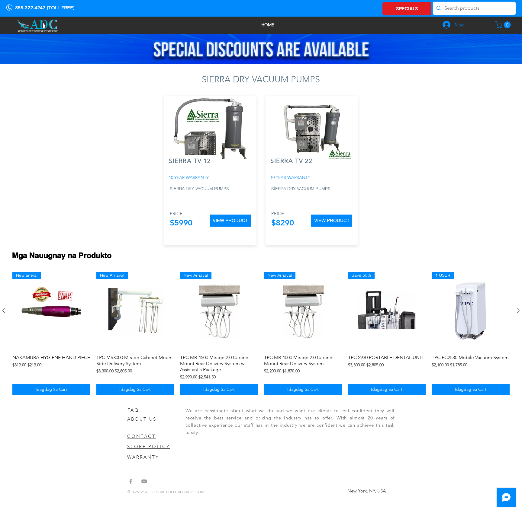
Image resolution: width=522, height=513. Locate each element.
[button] (503, 24)
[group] (261, 333)
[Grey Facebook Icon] (130, 481)
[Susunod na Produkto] (518, 310)
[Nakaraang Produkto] (3, 310)
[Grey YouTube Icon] (144, 481)
